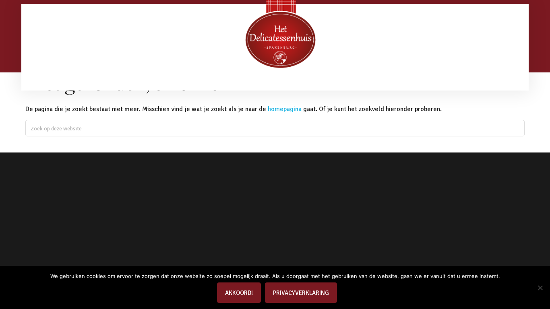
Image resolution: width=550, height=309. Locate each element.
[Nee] (540, 288)
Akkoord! (239, 293)
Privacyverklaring (301, 293)
